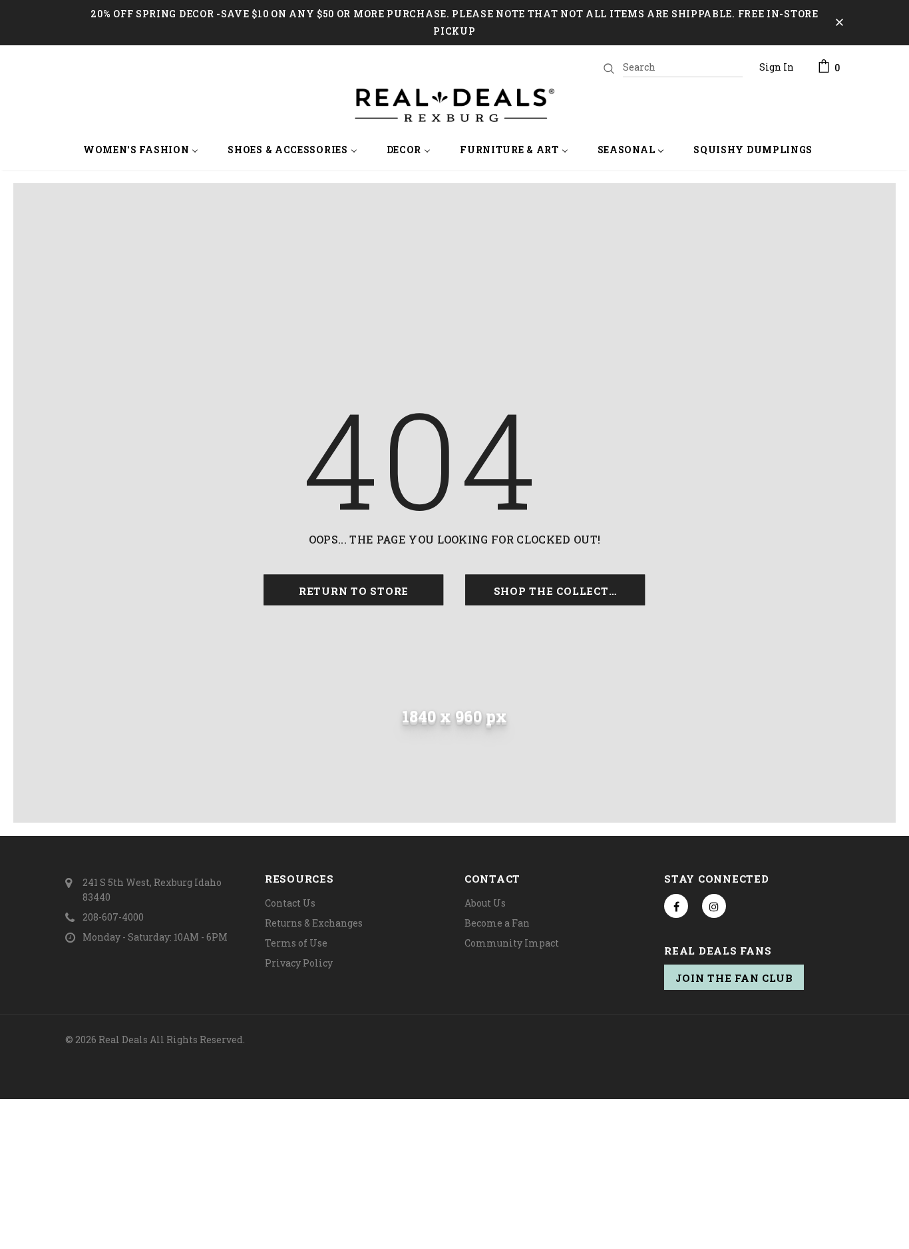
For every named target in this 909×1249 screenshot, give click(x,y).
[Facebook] (676, 906)
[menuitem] (141, 151)
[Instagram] (714, 906)
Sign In (776, 67)
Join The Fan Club (734, 978)
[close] (839, 22)
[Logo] (454, 105)
